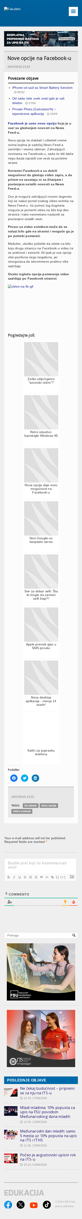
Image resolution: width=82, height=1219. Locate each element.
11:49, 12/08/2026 (33, 1145)
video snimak (22, 811)
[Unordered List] (35, 877)
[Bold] (8, 877)
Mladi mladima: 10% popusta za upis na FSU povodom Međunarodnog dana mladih (47, 1112)
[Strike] (25, 877)
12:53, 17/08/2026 (33, 1098)
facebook (30, 805)
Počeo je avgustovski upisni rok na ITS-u (48, 1157)
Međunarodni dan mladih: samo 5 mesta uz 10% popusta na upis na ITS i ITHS (48, 1136)
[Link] (52, 877)
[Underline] (19, 877)
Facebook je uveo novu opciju (32, 123)
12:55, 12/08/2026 (33, 1122)
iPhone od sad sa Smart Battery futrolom (42, 87)
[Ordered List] (30, 877)
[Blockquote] (41, 877)
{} (57, 877)
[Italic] (14, 877)
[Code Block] (46, 877)
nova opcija (48, 805)
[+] (63, 877)
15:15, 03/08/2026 (33, 1164)
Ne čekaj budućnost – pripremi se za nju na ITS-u (47, 1090)
